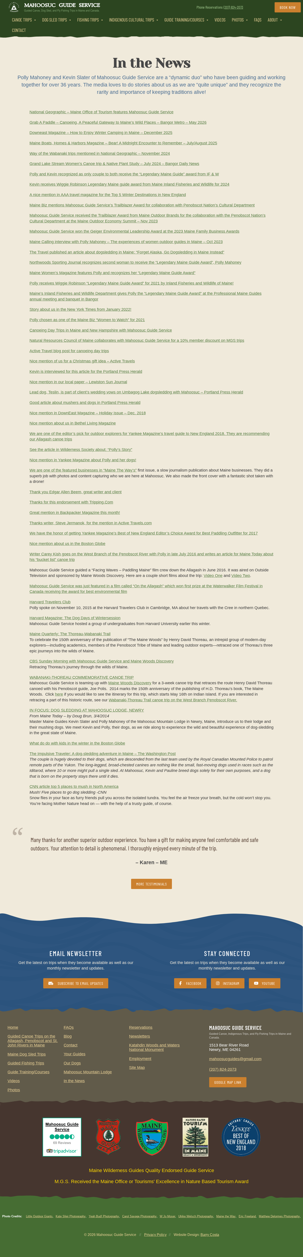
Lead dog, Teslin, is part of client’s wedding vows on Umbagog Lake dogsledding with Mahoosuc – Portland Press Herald (136, 392)
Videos (220, 19)
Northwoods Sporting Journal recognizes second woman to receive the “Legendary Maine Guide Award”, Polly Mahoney (135, 262)
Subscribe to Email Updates (80, 983)
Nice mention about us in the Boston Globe (67, 543)
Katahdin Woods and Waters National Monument (154, 1047)
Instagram (231, 983)
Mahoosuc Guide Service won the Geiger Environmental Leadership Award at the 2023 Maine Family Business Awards (134, 231)
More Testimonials (151, 883)
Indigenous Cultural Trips (131, 19)
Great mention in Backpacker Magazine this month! (75, 512)
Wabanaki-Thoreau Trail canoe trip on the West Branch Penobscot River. (173, 700)
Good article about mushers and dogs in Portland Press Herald (85, 402)
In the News (74, 1081)
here (59, 694)
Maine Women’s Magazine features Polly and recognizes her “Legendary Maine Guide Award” (112, 272)
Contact (19, 30)
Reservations (140, 1027)
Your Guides (74, 1054)
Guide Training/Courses (184, 19)
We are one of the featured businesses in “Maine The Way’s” (83, 470)
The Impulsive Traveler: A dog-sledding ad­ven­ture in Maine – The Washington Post (103, 753)
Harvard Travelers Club (50, 602)
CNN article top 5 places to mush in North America (74, 786)
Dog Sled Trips (54, 19)
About (273, 19)
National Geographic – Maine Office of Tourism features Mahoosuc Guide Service (101, 112)
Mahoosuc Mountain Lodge (88, 1072)
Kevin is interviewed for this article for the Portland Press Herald (86, 371)
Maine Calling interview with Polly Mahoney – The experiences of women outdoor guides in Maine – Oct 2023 (126, 242)
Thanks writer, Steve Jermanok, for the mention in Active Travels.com (91, 523)
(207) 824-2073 (233, 7)
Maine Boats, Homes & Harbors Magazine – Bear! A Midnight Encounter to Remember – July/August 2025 (123, 143)
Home (13, 1027)
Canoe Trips (22, 19)
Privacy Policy (155, 1235)
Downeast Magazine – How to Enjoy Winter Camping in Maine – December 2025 (101, 132)
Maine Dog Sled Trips (27, 1054)
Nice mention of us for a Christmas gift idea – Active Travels (82, 361)
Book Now (288, 7)
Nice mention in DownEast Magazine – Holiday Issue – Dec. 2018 (88, 413)
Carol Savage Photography (139, 1216)
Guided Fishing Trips (26, 1063)
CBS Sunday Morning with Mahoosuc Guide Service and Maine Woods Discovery (102, 661)
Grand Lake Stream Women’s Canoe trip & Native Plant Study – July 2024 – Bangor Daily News (114, 163)
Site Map (137, 1067)
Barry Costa (210, 1235)
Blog (68, 1036)
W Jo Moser (167, 1216)
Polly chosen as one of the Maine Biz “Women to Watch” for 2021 (87, 319)
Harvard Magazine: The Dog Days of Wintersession (75, 618)
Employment (140, 1058)
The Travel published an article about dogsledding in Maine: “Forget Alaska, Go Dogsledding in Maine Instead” (127, 252)
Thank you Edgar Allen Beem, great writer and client (76, 492)
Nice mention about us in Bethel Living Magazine (73, 423)
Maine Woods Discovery (129, 683)
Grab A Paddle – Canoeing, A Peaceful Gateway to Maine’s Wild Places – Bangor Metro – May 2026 (118, 122)
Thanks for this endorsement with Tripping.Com (71, 502)
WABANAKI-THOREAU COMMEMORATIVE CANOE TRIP (82, 677)
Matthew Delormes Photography (279, 1216)
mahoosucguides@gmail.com (235, 1059)
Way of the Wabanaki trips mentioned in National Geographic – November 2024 (100, 153)
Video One (213, 575)
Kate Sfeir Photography (71, 1216)
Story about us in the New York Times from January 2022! (80, 309)
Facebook (193, 983)
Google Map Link (227, 1082)
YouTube (268, 983)
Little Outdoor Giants (39, 1216)
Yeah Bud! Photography (104, 1216)
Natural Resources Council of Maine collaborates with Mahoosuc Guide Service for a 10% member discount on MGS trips (137, 340)
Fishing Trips (88, 19)
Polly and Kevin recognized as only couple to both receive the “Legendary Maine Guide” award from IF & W (124, 174)
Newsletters (139, 1036)
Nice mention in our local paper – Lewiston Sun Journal (78, 382)
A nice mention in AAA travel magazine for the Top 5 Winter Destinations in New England (108, 195)
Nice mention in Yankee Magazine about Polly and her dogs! (83, 460)
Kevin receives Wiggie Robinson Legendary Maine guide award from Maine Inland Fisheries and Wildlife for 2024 (129, 184)
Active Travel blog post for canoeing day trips (69, 350)
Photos (238, 19)
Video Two (240, 575)
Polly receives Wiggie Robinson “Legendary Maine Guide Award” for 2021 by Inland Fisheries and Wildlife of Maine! (132, 283)
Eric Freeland (247, 1216)
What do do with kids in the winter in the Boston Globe (77, 743)
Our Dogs (72, 1063)
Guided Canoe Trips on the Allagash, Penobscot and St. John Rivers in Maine (33, 1040)
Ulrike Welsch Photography (195, 1216)
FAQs (258, 19)
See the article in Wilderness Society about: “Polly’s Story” (81, 449)
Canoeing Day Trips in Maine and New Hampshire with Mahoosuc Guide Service (101, 330)
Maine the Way (226, 1216)
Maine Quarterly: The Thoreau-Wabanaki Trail (70, 634)
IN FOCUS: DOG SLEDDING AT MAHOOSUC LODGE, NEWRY (87, 710)
